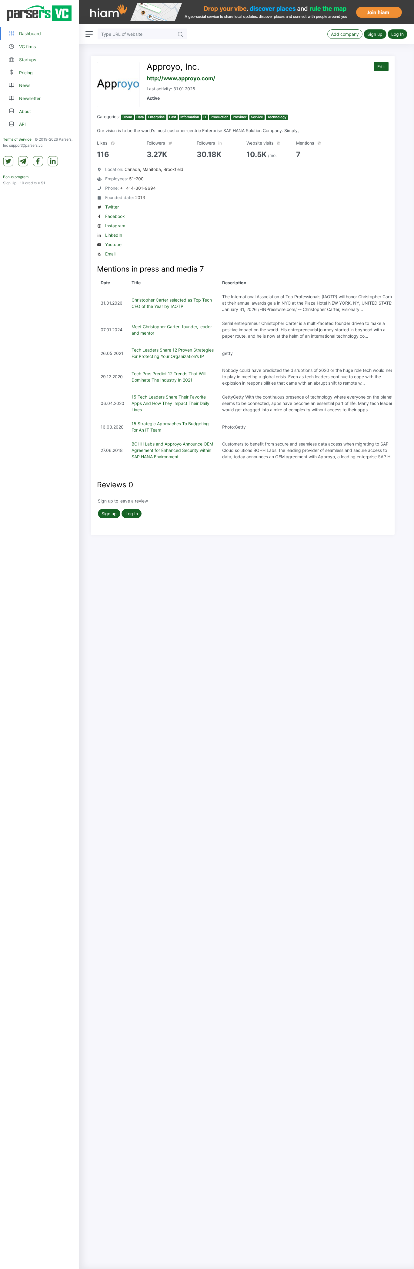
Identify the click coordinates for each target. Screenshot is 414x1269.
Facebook (115, 216)
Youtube (113, 244)
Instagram (115, 225)
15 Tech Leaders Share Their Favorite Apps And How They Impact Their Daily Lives (170, 403)
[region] (39, 634)
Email (110, 253)
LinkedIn (113, 235)
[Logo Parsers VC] (39, 13)
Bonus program (15, 177)
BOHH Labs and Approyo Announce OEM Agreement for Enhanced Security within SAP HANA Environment (172, 450)
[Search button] (180, 33)
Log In (397, 34)
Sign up (374, 34)
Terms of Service (17, 139)
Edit (381, 66)
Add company (345, 34)
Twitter (112, 206)
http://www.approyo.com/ (181, 78)
